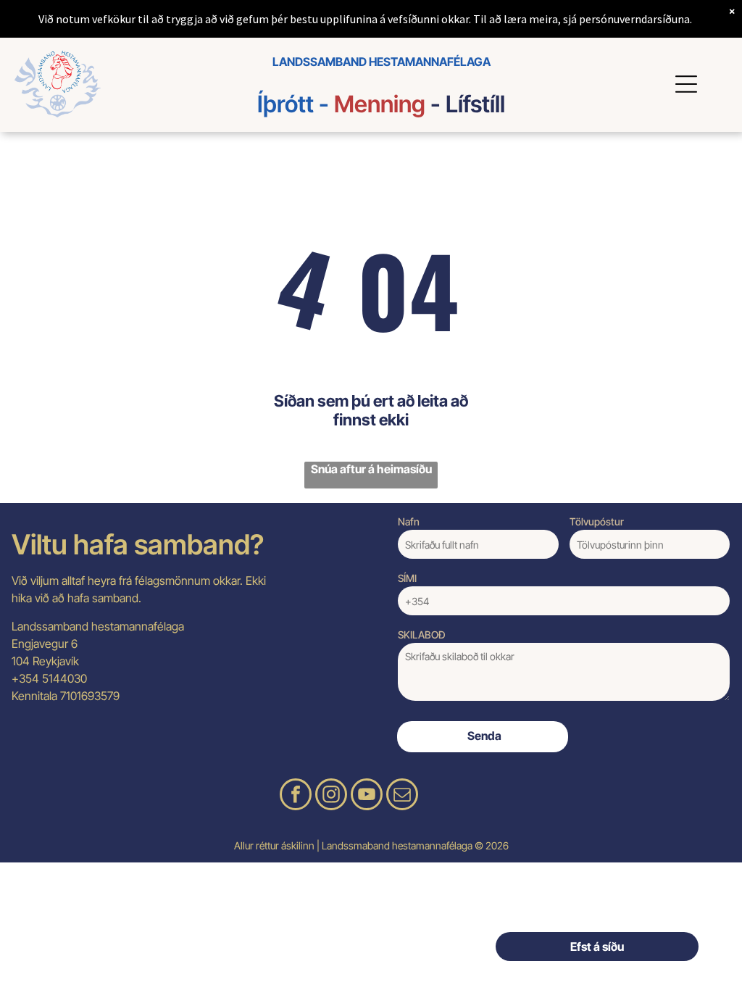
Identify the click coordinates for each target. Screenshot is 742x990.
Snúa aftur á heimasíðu (371, 469)
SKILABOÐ (422, 634)
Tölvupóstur (597, 521)
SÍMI (407, 578)
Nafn (409, 521)
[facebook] (296, 796)
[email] (402, 796)
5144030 (64, 678)
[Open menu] (688, 84)
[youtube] (367, 796)
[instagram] (331, 796)
